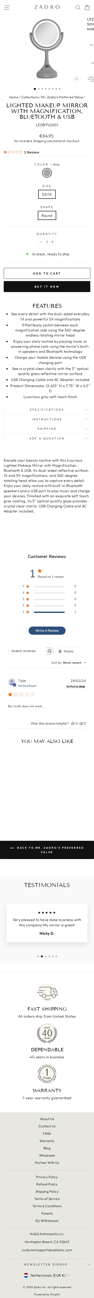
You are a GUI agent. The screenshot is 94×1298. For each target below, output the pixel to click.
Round (47, 215)
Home (14, 97)
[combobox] (68, 663)
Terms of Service (47, 1199)
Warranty (47, 1141)
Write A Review (47, 631)
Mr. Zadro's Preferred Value (62, 97)
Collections (29, 97)
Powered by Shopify (47, 1294)
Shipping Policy (47, 1191)
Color (47, 164)
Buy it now (47, 286)
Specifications (47, 409)
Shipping (39, 141)
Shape (47, 207)
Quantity (47, 234)
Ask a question (47, 438)
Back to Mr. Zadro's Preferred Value (50, 850)
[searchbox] (26, 651)
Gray (47, 172)
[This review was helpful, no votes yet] (73, 723)
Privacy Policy (47, 1177)
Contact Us (47, 1126)
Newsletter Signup (46, 1264)
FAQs (47, 1133)
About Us (47, 1119)
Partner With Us (47, 1163)
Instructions (47, 419)
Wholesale (47, 1155)
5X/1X (47, 194)
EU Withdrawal (47, 1221)
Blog (47, 1148)
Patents (47, 1213)
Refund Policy (46, 1184)
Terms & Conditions (47, 1206)
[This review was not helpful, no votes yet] (81, 723)
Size (47, 186)
